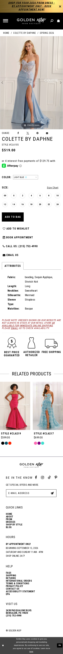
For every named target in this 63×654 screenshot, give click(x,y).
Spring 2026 (47, 33)
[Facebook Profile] (36, 477)
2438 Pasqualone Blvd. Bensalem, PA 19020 (19, 611)
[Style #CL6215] (48, 406)
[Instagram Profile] (42, 477)
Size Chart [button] (52, 187)
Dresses (10, 522)
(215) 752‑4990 (14, 615)
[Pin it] (37, 133)
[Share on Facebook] (18, 133)
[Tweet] (27, 133)
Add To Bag (13, 216)
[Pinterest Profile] (56, 477)
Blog (9, 527)
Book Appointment (19, 237)
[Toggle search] (52, 21)
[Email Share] (47, 133)
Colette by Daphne (24, 33)
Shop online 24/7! (15, 556)
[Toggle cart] (58, 21)
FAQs (8, 573)
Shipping (11, 575)
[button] (5, 21)
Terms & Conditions (17, 583)
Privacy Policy (14, 586)
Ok (59, 645)
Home (6, 33)
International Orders (19, 581)
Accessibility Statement (20, 591)
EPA (8, 594)
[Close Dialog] (3, 645)
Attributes (13, 265)
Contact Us (12, 589)
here (31, 652)
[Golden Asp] (31, 21)
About (9, 516)
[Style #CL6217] (15, 406)
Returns (11, 578)
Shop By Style (14, 524)
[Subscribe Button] (52, 493)
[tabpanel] (31, 82)
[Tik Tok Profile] (49, 477)
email (14, 328)
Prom (9, 519)
